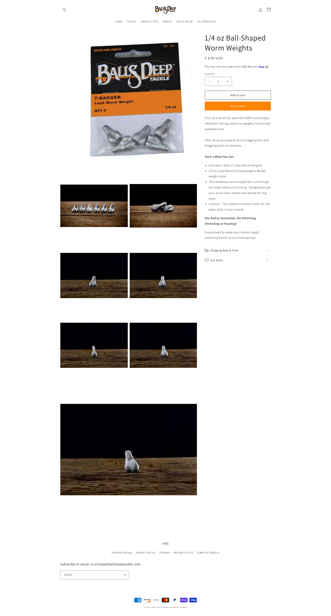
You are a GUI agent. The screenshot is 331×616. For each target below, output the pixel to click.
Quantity (209, 73)
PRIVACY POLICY (146, 552)
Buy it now (238, 106)
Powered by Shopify (178, 607)
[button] (64, 9)
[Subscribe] (124, 574)
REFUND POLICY (183, 552)
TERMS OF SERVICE (208, 552)
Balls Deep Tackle (160, 607)
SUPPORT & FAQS (121, 552)
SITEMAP (164, 552)
